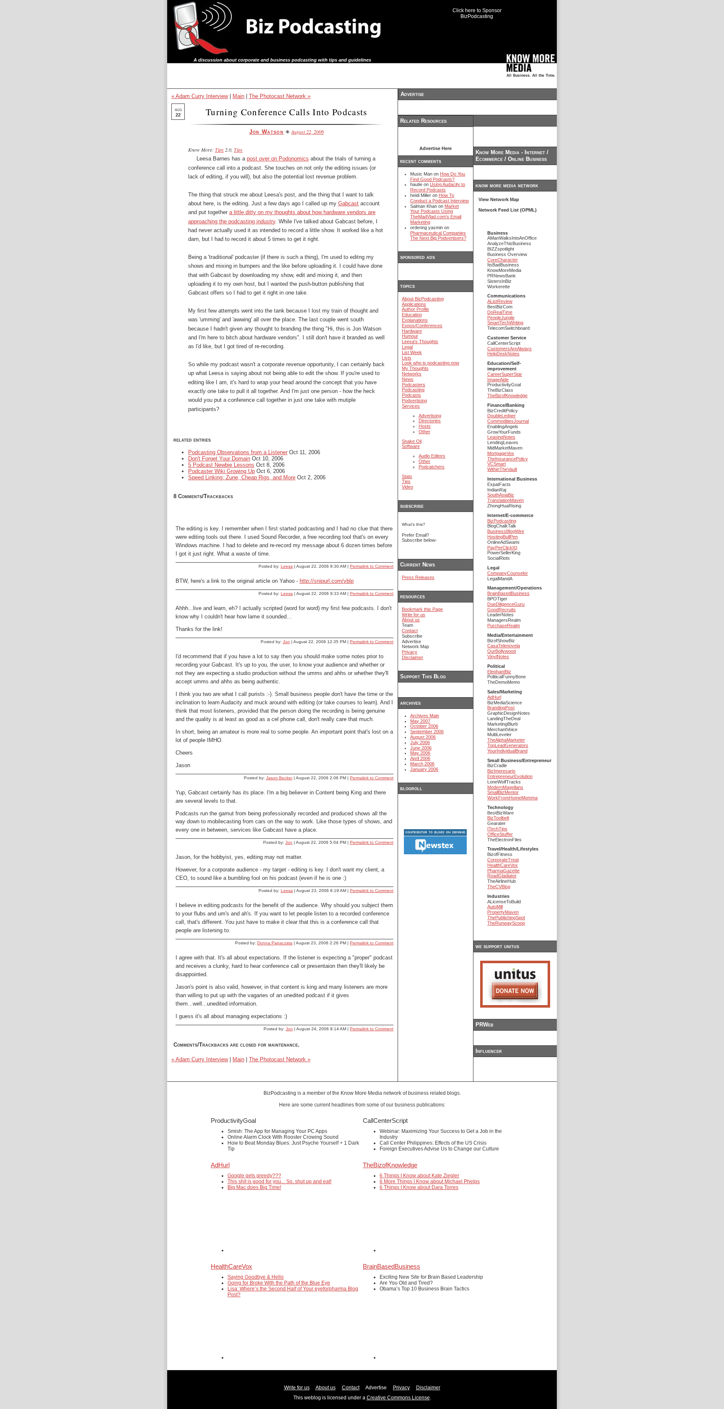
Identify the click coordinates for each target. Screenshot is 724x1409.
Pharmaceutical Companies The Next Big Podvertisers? (438, 235)
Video (407, 486)
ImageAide (498, 379)
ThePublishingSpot (506, 917)
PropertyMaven (503, 912)
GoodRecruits (501, 609)
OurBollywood (501, 651)
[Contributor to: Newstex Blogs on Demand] (435, 853)
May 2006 (420, 752)
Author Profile (415, 309)
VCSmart (496, 463)
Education (412, 314)
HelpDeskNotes (503, 353)
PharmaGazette (503, 870)
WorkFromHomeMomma (512, 797)
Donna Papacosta (274, 943)
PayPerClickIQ (502, 547)
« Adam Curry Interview (199, 96)
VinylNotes (498, 656)
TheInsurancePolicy (507, 458)
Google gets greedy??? (254, 1176)
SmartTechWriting (505, 322)
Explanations (415, 320)
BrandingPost (501, 707)
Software (411, 446)
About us (411, 619)
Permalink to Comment (371, 566)
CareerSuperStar (504, 374)
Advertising (430, 415)
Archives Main (424, 715)
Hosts (425, 426)
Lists (406, 357)
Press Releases (418, 577)
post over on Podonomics (278, 158)
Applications (414, 304)
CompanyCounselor (507, 573)
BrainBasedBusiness (508, 593)
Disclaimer (412, 657)
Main (238, 96)
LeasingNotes (501, 437)
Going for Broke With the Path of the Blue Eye (279, 1283)
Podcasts (411, 395)
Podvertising (414, 400)
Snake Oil (411, 441)
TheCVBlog (498, 886)
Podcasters (413, 384)
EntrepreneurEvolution (510, 776)
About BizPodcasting (423, 298)
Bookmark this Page (422, 609)
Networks (411, 373)
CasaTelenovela (503, 645)
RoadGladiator (502, 875)
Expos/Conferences (422, 325)
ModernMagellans (505, 787)
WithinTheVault (502, 469)
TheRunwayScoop (506, 923)
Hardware (412, 331)
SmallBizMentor (503, 792)
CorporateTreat (503, 859)
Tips (219, 149)
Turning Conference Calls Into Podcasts (286, 112)
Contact (410, 630)
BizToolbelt (498, 817)
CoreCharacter (502, 259)
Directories (430, 420)
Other (424, 431)
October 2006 (424, 726)
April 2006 (420, 758)
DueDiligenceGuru (506, 604)
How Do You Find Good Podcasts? (437, 176)
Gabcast (348, 203)
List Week (412, 352)
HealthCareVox (502, 865)
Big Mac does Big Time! (254, 1187)
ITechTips (497, 828)
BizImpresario (501, 770)
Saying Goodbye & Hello (256, 1277)
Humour (410, 336)
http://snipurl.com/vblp (327, 581)
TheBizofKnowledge (507, 395)
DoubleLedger (501, 415)
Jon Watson (266, 132)
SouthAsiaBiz (500, 494)
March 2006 (422, 763)
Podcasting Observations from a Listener (237, 452)
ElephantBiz (499, 671)
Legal (407, 346)
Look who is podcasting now (430, 362)
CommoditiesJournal (508, 421)
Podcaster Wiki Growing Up (221, 471)
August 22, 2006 (307, 131)
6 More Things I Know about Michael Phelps (430, 1181)
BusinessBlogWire (505, 531)
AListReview (499, 301)
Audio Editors (432, 455)
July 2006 (420, 742)
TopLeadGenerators (507, 745)
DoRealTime (499, 312)
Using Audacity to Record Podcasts (437, 187)
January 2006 (424, 769)
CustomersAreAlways (509, 348)
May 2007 (420, 721)
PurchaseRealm (503, 625)
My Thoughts (415, 368)
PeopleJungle (501, 317)
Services (411, 405)
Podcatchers (432, 466)
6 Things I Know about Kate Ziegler (419, 1176)
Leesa (287, 566)
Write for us (413, 614)
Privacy (409, 651)
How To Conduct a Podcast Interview (439, 198)
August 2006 (423, 736)
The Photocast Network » (279, 96)
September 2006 (427, 731)
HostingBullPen (502, 536)
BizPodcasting (501, 520)
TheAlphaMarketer (506, 739)
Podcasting (413, 389)
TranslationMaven (505, 500)
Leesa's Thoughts (420, 341)
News (408, 379)
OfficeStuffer (500, 834)
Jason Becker (279, 778)
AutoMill (495, 906)
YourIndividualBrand (507, 750)
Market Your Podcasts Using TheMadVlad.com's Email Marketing (435, 214)
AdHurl (494, 697)
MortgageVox (500, 453)
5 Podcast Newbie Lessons (221, 465)
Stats (407, 476)
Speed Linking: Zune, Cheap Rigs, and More (241, 477)
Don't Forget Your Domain (219, 458)
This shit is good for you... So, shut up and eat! (279, 1181)
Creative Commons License (398, 1398)
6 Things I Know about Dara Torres (419, 1187)
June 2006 (421, 747)
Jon (286, 641)
